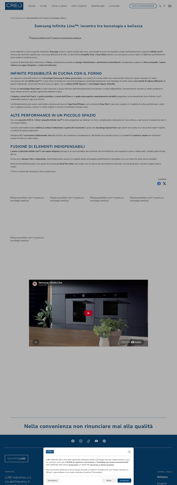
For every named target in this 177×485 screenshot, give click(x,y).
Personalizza (52, 481)
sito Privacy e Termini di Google (102, 465)
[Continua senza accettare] (129, 451)
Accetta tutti (124, 481)
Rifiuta (109, 481)
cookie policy (73, 465)
